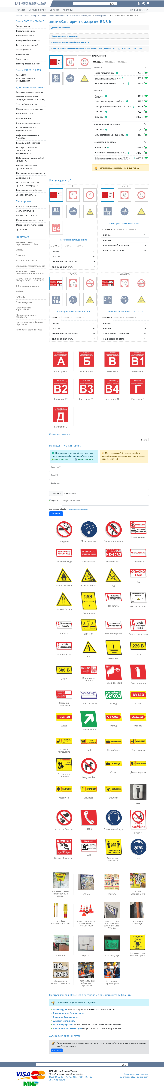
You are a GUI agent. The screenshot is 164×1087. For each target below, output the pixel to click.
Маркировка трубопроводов (29, 225)
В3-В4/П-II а (124, 274)
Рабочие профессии (63, 1024)
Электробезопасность (26, 104)
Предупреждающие (25, 31)
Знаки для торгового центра (29, 92)
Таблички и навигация (27, 286)
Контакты (68, 9)
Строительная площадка (28, 123)
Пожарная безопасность (28, 40)
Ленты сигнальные (25, 210)
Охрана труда (60, 1009)
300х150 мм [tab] (110, 62)
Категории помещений (27, 45)
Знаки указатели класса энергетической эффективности (27, 150)
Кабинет (20, 291)
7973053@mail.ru (86, 459)
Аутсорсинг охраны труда (29, 329)
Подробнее (56, 1050)
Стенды (20, 249)
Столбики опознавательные (30, 265)
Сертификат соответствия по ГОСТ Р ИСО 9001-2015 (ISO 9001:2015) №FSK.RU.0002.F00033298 (96, 48)
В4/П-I (125, 186)
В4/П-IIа (73, 274)
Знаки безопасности (26, 260)
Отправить (56, 513)
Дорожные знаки (24, 178)
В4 (73, 186)
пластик (98, 90)
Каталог (21, 9)
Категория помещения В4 (73, 239)
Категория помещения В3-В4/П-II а (124, 311)
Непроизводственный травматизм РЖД (26, 167)
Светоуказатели (23, 118)
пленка (98, 67)
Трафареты (21, 229)
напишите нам (131, 168)
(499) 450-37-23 (61, 459)
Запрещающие (23, 26)
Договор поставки (60, 27)
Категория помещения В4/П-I (124, 223)
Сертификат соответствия (64, 36)
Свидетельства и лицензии (136, 1074)
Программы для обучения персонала (29, 323)
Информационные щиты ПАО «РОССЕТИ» (30, 159)
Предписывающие (25, 35)
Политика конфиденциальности (134, 1077)
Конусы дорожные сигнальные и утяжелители (30, 272)
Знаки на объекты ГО (26, 194)
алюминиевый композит (107, 124)
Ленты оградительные (26, 206)
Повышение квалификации (67, 1028)
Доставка (54, 9)
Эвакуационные (23, 49)
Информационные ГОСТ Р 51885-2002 (28, 136)
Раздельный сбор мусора (28, 143)
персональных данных (78, 509)
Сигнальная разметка (26, 215)
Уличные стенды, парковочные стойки (27, 243)
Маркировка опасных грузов (29, 220)
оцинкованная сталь (105, 141)
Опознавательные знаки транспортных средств (27, 184)
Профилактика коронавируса (23, 308)
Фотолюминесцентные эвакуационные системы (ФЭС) (30, 98)
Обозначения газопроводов (29, 109)
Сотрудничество (37, 9)
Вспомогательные (24, 113)
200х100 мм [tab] (98, 62)
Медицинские (22, 54)
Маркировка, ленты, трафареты (26, 316)
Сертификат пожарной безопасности (70, 42)
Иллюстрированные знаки (28, 63)
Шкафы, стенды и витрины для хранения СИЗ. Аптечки (30, 279)
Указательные (23, 59)
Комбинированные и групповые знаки (26, 129)
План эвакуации (24, 302)
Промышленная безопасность (68, 1013)
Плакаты (20, 255)
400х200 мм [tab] (122, 62)
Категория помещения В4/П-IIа (73, 311)
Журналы (20, 296)
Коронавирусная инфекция (29, 190)
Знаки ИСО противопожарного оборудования (25, 78)
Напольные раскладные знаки (30, 173)
